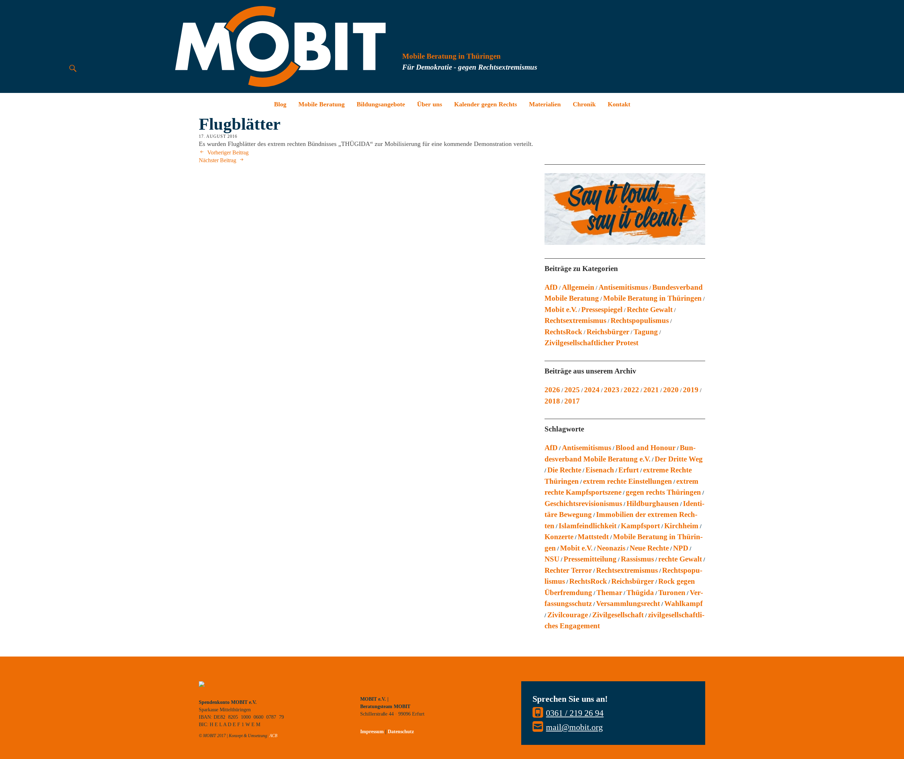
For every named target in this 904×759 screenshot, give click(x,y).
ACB (273, 735)
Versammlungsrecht (628, 603)
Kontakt (619, 104)
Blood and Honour (645, 447)
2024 (592, 390)
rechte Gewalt (680, 559)
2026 (552, 390)
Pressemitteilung (590, 559)
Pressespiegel (602, 309)
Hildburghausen (652, 503)
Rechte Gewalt (650, 309)
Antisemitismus (623, 287)
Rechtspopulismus (640, 320)
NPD (680, 548)
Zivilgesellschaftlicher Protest (591, 343)
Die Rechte (564, 470)
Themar (609, 592)
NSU (552, 559)
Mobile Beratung (321, 104)
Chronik (584, 104)
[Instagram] (381, 688)
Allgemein (578, 287)
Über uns (429, 104)
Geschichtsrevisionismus (583, 503)
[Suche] (72, 68)
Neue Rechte (649, 548)
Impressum (372, 731)
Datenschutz (401, 731)
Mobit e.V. (561, 309)
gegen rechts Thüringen (663, 492)
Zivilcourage (567, 615)
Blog (280, 104)
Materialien (545, 104)
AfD (551, 287)
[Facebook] (397, 688)
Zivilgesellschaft (618, 615)
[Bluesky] (365, 688)
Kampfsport (640, 526)
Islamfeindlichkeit (588, 526)
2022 (631, 390)
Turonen (671, 592)
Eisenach (599, 470)
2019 (690, 390)
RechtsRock (563, 332)
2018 (552, 401)
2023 (611, 390)
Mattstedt (593, 537)
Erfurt (628, 470)
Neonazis (611, 548)
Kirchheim (681, 526)
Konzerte (559, 537)
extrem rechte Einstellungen (627, 481)
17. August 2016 (218, 136)
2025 (572, 390)
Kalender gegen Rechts (485, 104)
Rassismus (637, 559)
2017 (572, 401)
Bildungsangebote (381, 104)
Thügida (640, 592)
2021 (651, 390)
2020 (671, 390)
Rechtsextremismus (575, 320)
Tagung (646, 332)
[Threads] (413, 688)
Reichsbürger (608, 332)
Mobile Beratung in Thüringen (652, 298)
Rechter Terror (568, 570)
